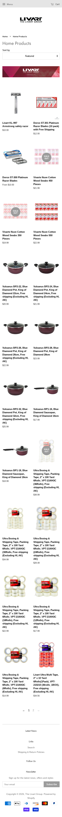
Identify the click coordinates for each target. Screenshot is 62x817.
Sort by (6, 50)
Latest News (31, 730)
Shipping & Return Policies (31, 752)
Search (31, 747)
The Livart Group (33, 794)
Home (5, 36)
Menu (9, 4)
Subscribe (51, 784)
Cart (57, 4)
